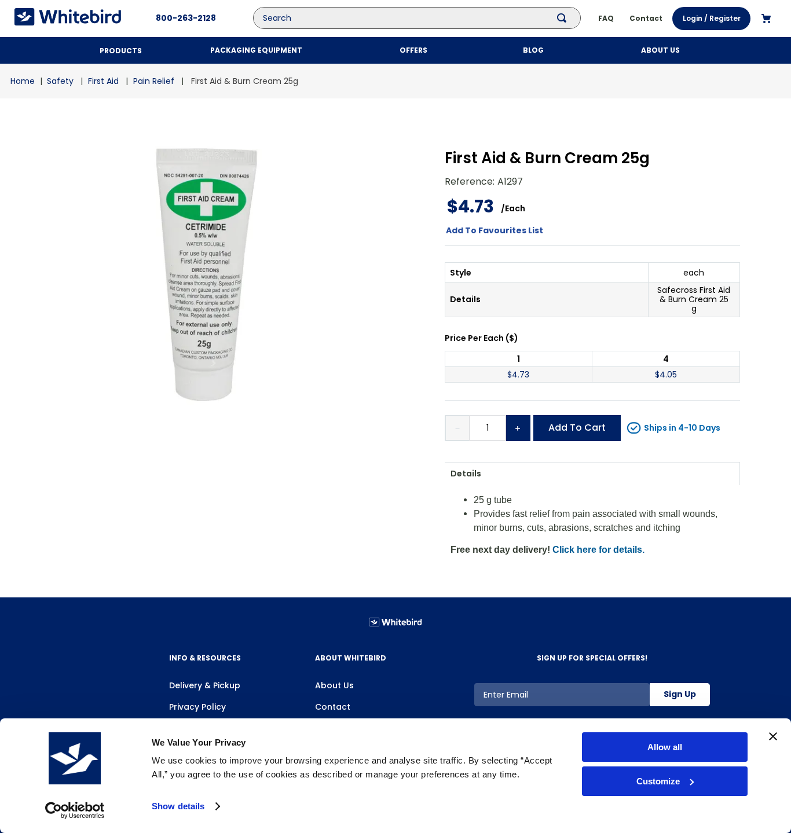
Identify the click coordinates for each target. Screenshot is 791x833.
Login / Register (712, 18)
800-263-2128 (186, 18)
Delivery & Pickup (204, 685)
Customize (658, 781)
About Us (334, 685)
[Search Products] (564, 18)
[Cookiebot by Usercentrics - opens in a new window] (75, 810)
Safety (60, 81)
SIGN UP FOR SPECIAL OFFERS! (592, 658)
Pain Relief (153, 81)
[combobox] (425, 18)
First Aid (103, 81)
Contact (332, 707)
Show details (178, 806)
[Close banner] (773, 736)
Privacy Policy (197, 707)
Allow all (664, 747)
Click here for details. (598, 550)
